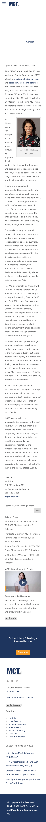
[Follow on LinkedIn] (8, 681)
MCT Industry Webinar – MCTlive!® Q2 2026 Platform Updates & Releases (22, 525)
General (30, 41)
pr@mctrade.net (12, 496)
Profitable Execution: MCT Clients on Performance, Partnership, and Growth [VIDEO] (22, 537)
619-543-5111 (14, 691)
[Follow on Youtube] (12, 681)
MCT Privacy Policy (29, 806)
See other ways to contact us (21, 697)
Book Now (23, 652)
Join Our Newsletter (14, 705)
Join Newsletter (11, 618)
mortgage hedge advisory (26, 79)
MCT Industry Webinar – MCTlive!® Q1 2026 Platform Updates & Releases (22, 559)
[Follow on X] (17, 681)
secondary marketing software (23, 82)
